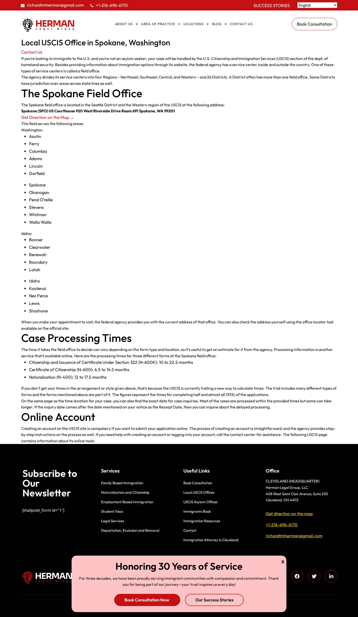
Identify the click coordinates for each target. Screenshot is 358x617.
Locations (194, 24)
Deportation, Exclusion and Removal (130, 530)
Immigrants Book (197, 511)
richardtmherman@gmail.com (55, 5)
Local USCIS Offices (198, 492)
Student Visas (112, 511)
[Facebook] (297, 576)
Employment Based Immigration (127, 502)
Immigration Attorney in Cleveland (210, 540)
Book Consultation (197, 483)
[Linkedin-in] (331, 576)
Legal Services (112, 521)
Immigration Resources (201, 521)
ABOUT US (124, 24)
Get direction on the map (289, 513)
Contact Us (31, 52)
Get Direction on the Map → (47, 117)
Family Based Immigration (122, 483)
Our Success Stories (214, 600)
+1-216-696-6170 (112, 5)
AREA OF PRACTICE (158, 24)
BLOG (217, 24)
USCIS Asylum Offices (200, 502)
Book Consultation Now (147, 600)
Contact (190, 530)
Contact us (241, 24)
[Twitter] (314, 576)
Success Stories (272, 5)
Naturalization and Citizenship (125, 492)
